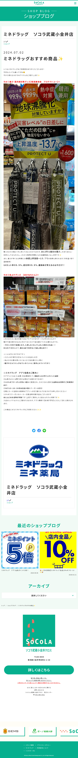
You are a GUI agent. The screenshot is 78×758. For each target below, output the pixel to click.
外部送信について (42, 748)
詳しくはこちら (39, 669)
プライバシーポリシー (44, 745)
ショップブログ (11, 605)
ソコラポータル (30, 751)
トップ (3, 605)
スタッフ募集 (29, 745)
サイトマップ (29, 748)
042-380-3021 (40, 695)
